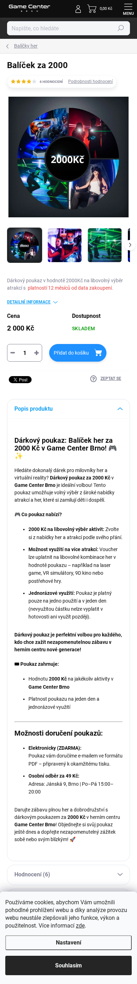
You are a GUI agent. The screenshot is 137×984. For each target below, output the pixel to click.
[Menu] (128, 9)
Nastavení (68, 942)
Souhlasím (68, 965)
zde (80, 925)
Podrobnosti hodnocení (90, 81)
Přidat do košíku (71, 353)
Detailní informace (29, 302)
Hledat (121, 28)
